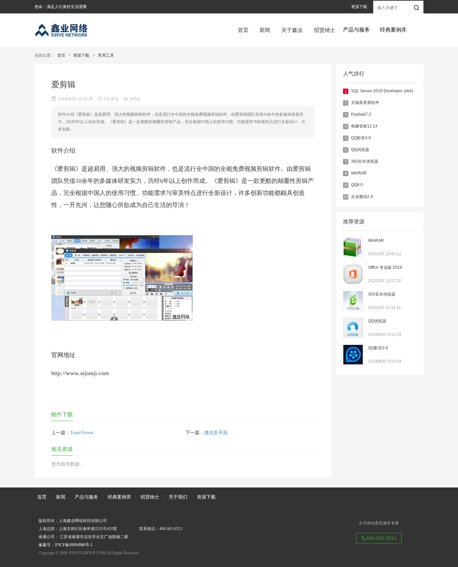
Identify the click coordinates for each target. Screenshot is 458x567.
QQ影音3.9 (361, 138)
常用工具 (106, 55)
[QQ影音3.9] (353, 363)
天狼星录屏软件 (365, 102)
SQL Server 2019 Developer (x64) (382, 91)
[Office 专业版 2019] (353, 282)
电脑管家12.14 (364, 126)
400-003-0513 (381, 538)
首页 (243, 30)
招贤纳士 (324, 30)
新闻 (265, 30)
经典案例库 (119, 497)
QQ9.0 (357, 185)
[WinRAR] (353, 255)
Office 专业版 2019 (385, 267)
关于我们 (178, 497)
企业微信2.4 (362, 196)
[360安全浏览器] (353, 309)
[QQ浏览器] (353, 336)
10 (345, 197)
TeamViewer (82, 432)
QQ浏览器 (360, 149)
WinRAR (359, 173)
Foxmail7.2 (361, 114)
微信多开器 (216, 432)
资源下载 (359, 6)
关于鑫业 (292, 30)
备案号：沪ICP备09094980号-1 (66, 545)
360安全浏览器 (364, 161)
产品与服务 (86, 497)
